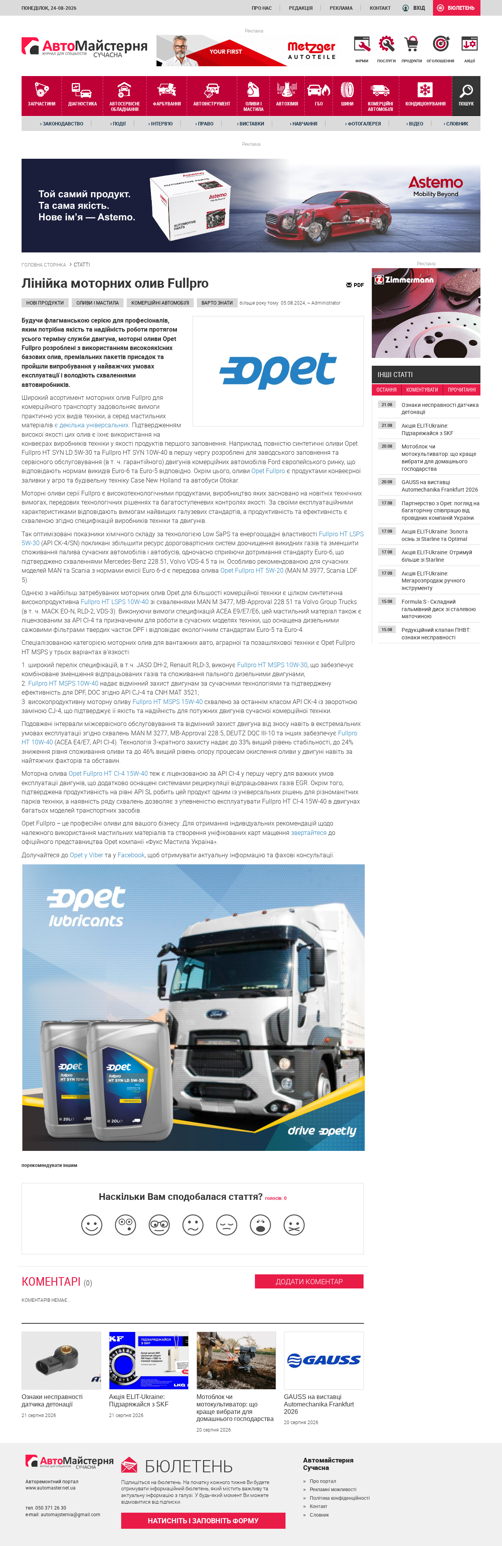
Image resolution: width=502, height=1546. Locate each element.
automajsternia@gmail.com (70, 1514)
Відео (414, 123)
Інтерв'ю (160, 123)
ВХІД (419, 7)
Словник (456, 123)
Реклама (341, 8)
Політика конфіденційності (340, 1498)
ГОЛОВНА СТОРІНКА (44, 264)
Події (118, 123)
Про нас (262, 8)
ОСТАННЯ (386, 389)
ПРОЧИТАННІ (462, 389)
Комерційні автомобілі (160, 302)
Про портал (323, 1481)
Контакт (380, 8)
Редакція (301, 8)
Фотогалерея (363, 123)
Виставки (250, 123)
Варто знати (217, 302)
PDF (359, 285)
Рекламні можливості (333, 1489)
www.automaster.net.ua (50, 1487)
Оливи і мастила (97, 302)
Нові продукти (45, 302)
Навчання (303, 123)
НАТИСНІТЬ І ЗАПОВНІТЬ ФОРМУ (203, 1520)
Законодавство (61, 123)
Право (204, 123)
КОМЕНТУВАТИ (422, 389)
